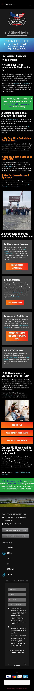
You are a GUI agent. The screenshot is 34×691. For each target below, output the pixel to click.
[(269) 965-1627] (3, 4)
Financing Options (16, 536)
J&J (29, 127)
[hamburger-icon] (30, 5)
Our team (5, 144)
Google (9, 553)
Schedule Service (16, 530)
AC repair (16, 83)
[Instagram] (4, 569)
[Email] (4, 558)
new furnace (25, 83)
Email (9, 558)
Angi (8, 563)
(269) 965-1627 (10, 4)
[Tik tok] (4, 575)
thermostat (8, 166)
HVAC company (13, 119)
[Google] (4, 553)
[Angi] (4, 564)
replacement (8, 253)
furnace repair (17, 293)
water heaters (13, 358)
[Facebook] (4, 548)
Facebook (10, 547)
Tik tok (9, 574)
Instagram (10, 569)
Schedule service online (13, 481)
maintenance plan (9, 395)
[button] (17, 672)
